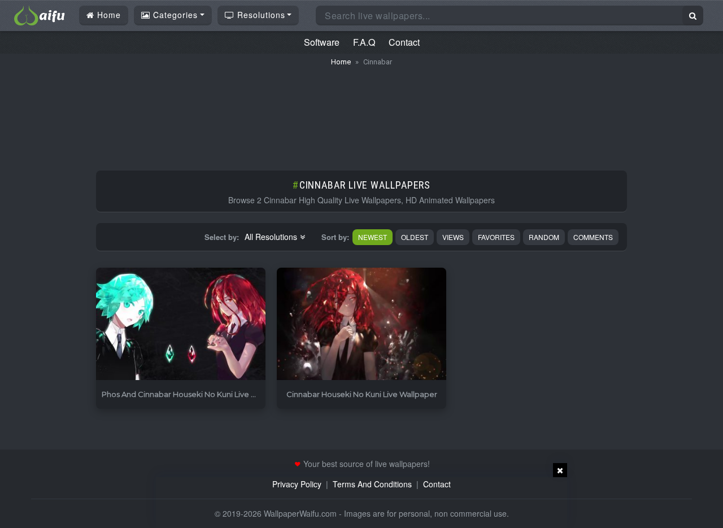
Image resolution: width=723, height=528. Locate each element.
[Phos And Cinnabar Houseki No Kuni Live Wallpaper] (180, 324)
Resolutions (259, 14)
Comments (593, 237)
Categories (174, 14)
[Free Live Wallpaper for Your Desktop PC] (39, 14)
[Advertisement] (361, 113)
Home (107, 14)
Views (453, 237)
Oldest (414, 237)
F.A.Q (364, 42)
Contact (404, 42)
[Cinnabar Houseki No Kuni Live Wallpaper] (361, 324)
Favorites (496, 237)
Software (321, 42)
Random (544, 237)
